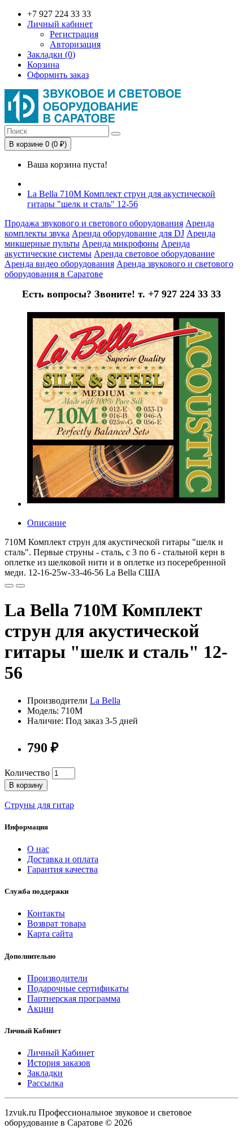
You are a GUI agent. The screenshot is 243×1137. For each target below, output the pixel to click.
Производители (57, 978)
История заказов (58, 1063)
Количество (27, 773)
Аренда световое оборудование (154, 253)
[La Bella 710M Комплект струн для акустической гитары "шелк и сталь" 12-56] (126, 503)
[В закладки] (9, 585)
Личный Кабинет (60, 1052)
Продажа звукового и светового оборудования (94, 223)
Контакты (46, 913)
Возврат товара (56, 923)
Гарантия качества (62, 869)
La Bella (105, 700)
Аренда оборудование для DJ (128, 233)
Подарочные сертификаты (78, 988)
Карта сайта (50, 933)
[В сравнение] (20, 585)
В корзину (26, 785)
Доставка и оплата (62, 859)
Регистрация (74, 34)
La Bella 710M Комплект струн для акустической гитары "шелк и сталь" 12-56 (121, 199)
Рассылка (45, 1083)
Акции (40, 1008)
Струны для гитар (39, 805)
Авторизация (75, 44)
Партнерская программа (73, 998)
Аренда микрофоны (120, 243)
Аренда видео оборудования (59, 264)
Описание (46, 523)
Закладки (45, 1073)
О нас (38, 849)
